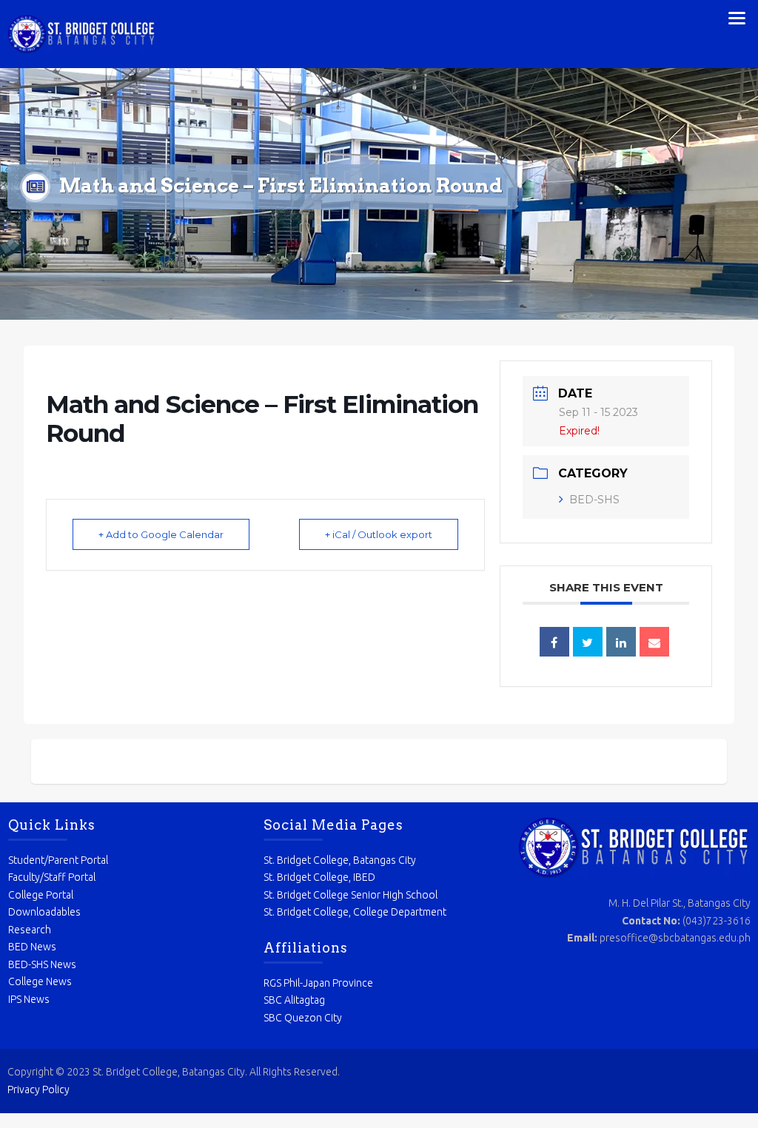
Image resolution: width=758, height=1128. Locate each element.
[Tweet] (588, 642)
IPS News (29, 999)
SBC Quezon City (303, 1018)
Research (29, 930)
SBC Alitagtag (294, 1000)
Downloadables (44, 912)
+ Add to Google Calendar (161, 534)
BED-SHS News (42, 964)
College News (40, 981)
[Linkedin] (621, 642)
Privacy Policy (38, 1089)
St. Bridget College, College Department (355, 912)
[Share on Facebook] (554, 642)
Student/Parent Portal (58, 860)
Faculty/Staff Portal (51, 877)
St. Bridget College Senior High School (350, 895)
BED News (32, 947)
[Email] (654, 642)
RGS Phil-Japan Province (318, 983)
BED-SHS (594, 499)
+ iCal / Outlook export (378, 534)
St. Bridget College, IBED (319, 877)
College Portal (40, 895)
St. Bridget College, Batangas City (340, 860)
